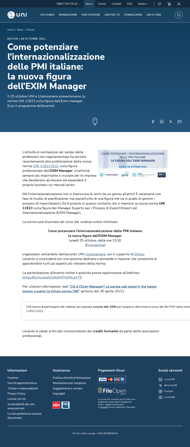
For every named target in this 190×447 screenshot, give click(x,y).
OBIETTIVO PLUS (67, 4)
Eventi (102, 4)
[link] (46, 166)
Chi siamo (47, 15)
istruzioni (104, 407)
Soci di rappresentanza (22, 383)
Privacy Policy (16, 394)
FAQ (129, 4)
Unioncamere (95, 254)
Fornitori (12, 378)
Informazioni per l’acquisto (69, 383)
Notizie (30, 29)
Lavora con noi (16, 399)
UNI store (154, 15)
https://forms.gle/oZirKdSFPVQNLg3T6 (52, 277)
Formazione (133, 15)
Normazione (68, 15)
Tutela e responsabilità (22, 388)
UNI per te (112, 15)
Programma (95, 245)
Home (10, 29)
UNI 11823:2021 (46, 166)
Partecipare (91, 15)
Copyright (59, 394)
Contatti (116, 4)
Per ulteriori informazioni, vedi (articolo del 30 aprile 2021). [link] (89, 288)
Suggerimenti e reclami (67, 388)
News (89, 4)
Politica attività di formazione (72, 378)
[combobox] (144, 4)
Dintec (139, 254)
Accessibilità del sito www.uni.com (21, 406)
